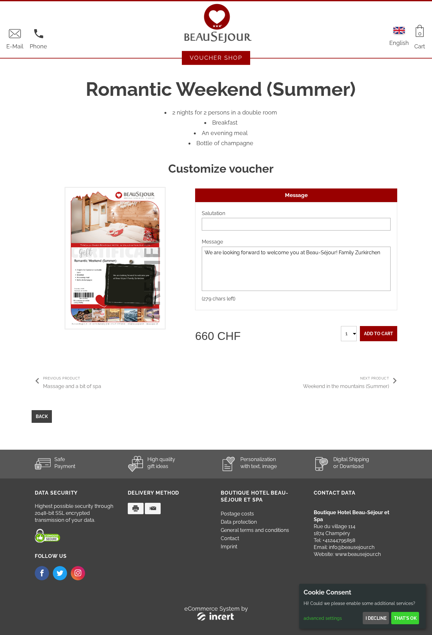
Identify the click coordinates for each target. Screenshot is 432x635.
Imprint (229, 547)
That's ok (405, 618)
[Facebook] (42, 573)
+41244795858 (339, 540)
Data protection (239, 522)
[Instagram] (78, 573)
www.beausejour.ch (358, 554)
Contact (230, 538)
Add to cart (378, 333)
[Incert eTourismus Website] (216, 617)
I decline (376, 618)
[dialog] (362, 606)
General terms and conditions (255, 530)
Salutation (213, 213)
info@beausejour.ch (351, 547)
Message (212, 242)
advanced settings (323, 618)
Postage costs (237, 514)
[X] (60, 573)
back (42, 416)
